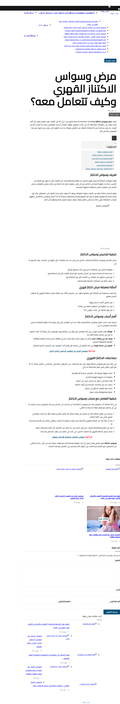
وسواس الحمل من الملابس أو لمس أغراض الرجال (68, 351)
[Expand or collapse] (115, 143)
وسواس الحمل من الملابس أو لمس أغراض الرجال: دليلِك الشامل (84, 27)
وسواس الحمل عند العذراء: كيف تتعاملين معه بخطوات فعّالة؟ (85, 33)
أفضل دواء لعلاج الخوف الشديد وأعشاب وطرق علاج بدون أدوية (85, 45)
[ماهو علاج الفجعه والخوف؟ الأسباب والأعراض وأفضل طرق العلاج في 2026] (103, 480)
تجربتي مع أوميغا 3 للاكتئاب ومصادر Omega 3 (91, 51)
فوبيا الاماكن (63, 13)
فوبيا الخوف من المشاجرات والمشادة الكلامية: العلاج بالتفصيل (85, 30)
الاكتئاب (42, 13)
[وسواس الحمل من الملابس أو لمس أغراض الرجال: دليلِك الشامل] (66, 480)
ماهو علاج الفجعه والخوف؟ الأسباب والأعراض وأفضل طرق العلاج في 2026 (105, 497)
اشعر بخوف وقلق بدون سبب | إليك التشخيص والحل (89, 42)
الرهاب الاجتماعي (51, 13)
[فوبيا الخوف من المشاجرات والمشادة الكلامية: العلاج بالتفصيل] (84, 662)
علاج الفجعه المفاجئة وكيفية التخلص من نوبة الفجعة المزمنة (85, 39)
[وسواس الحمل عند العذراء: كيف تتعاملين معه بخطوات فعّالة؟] (103, 519)
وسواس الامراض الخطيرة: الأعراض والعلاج (68, 437)
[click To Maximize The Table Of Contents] (114, 138)
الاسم (118, 589)
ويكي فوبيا (86, 702)
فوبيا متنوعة (84, 13)
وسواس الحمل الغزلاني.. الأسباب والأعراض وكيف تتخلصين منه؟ (85, 36)
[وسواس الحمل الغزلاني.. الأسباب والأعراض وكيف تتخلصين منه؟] (84, 691)
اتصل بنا (27, 35)
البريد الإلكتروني (115, 601)
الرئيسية (92, 13)
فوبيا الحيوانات (73, 13)
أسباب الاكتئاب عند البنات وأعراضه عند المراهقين (90, 48)
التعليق (117, 560)
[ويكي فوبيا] (115, 13)
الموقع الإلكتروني (64, 601)
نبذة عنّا (33, 35)
